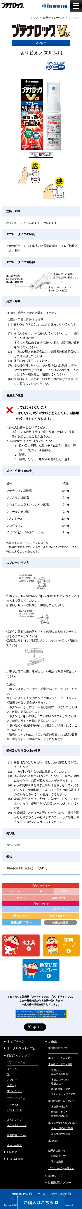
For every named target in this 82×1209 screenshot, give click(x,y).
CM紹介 (12, 1152)
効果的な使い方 (56, 1150)
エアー (21, 898)
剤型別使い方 (58, 1156)
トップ (34, 18)
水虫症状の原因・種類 (60, 1064)
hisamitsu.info (20, 1193)
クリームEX (13, 1104)
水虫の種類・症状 (60, 1088)
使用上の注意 (60, 922)
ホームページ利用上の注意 (52, 1193)
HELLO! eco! (15, 1159)
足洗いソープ (22, 916)
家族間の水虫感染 (60, 1133)
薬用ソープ (55, 1176)
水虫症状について (58, 1047)
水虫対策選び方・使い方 (61, 1100)
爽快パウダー (60, 898)
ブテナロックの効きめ (61, 1168)
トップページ (15, 1041)
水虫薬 (52, 1041)
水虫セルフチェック (59, 1057)
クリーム (15, 891)
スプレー (12, 1079)
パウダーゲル (60, 909)
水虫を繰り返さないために (62, 1122)
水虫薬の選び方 (59, 1106)
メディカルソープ (60, 916)
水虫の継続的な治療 (62, 1128)
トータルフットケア (21, 1048)
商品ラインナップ (53, 18)
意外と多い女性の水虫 (63, 1094)
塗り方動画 (57, 1161)
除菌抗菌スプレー (21, 922)
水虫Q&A (53, 1140)
